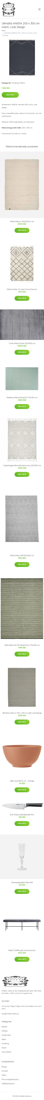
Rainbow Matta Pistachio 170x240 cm (22, 397)
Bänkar (4, 1027)
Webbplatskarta (8, 1083)
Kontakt (5, 1071)
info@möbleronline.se (10, 1014)
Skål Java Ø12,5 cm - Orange (22, 781)
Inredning (15, 83)
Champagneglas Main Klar (22, 882)
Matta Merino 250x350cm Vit (22, 221)
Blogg (4, 1067)
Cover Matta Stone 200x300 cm (22, 343)
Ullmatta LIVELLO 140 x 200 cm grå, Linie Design (22, 713)
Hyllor (4, 1039)
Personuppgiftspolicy (10, 1079)
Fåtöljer (5, 1031)
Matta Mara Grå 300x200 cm (22, 555)
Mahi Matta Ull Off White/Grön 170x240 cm (22, 645)
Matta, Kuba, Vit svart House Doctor (22, 289)
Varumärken (6, 1052)
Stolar (4, 1048)
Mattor (22, 83)
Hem (3, 30)
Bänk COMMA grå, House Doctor (22, 950)
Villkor (4, 1075)
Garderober (6, 1035)
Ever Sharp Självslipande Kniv (22, 814)
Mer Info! (10, 95)
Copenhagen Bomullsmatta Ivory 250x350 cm (22, 465)
